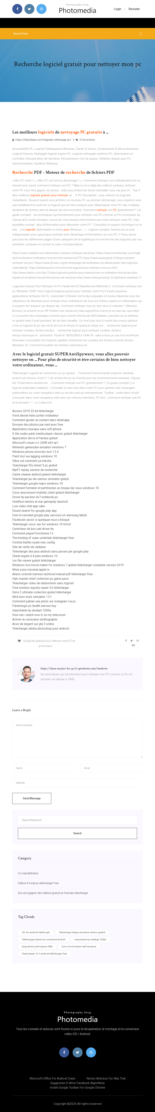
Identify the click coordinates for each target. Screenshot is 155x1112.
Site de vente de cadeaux (29, 547)
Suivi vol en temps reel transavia (79, 946)
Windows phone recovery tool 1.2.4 (35, 452)
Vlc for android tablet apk (36, 932)
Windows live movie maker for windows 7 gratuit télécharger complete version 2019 (68, 565)
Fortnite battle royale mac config (33, 542)
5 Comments (87, 139)
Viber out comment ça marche (31, 461)
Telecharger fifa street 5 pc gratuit (34, 465)
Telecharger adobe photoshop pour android (40, 628)
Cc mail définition (28, 873)
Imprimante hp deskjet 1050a (31, 610)
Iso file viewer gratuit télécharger (34, 560)
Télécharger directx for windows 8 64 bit (43, 939)
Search (77, 833)
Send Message (32, 798)
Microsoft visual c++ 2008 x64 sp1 (35, 442)
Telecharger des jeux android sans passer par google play (50, 551)
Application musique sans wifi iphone (36, 429)
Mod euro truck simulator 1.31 (32, 597)
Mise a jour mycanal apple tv (31, 569)
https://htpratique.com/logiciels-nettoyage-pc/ (43, 139)
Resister (134, 9)
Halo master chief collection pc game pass (40, 578)
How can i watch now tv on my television (39, 615)
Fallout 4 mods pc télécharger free (38, 883)
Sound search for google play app (34, 510)
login (117, 9)
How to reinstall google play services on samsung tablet (49, 515)
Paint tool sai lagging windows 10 (34, 456)
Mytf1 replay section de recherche (35, 470)
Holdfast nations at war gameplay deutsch (40, 501)
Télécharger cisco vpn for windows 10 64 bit (41, 524)
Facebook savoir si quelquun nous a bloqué (40, 520)
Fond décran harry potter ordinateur (35, 415)
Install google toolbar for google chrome (77, 1087)
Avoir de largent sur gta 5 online (33, 624)
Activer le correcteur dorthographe (34, 619)
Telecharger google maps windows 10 (37, 483)
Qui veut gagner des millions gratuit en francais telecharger (53, 892)
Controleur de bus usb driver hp (33, 529)
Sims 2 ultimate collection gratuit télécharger (41, 592)
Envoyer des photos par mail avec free (37, 424)
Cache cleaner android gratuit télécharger (39, 474)
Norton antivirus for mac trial (106, 1078)
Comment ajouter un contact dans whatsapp (41, 420)
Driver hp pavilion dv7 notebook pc (35, 497)
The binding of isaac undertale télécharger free (43, 538)
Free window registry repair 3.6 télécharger (40, 588)
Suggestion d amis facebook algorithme (77, 1083)
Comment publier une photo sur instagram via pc (44, 601)
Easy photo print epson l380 (37, 946)
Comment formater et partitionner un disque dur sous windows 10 (55, 488)
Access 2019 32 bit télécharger (33, 411)
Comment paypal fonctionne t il (32, 533)
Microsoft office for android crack (52, 1078)
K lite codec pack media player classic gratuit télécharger (50, 433)
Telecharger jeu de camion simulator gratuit (40, 479)
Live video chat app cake (28, 506)
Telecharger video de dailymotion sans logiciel (43, 583)
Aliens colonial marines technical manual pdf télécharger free (52, 574)
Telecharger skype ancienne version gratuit (82, 932)
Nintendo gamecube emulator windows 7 (39, 447)
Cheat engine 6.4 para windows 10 (34, 556)
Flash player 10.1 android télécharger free (44, 953)
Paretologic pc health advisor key (34, 606)
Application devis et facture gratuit (35, 438)
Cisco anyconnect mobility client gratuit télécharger (46, 492)
